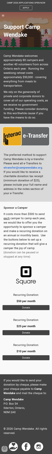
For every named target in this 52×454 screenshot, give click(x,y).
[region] (26, 6)
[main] (26, 31)
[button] (3, 15)
